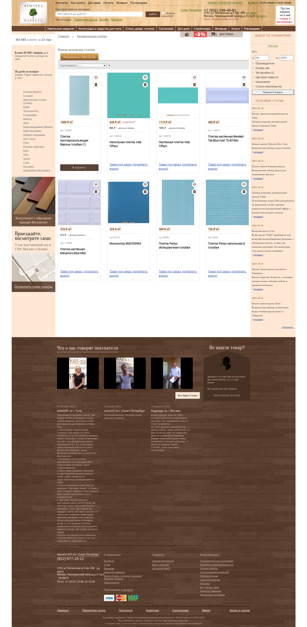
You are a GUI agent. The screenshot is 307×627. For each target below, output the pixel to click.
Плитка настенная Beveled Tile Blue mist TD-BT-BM (226, 138)
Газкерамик (30, 115)
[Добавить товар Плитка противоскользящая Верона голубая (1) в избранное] (96, 84)
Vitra (25, 154)
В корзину (79, 167)
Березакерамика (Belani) (38, 127)
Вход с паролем (160, 564)
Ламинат (117, 19)
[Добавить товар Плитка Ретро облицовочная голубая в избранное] (194, 191)
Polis (26, 142)
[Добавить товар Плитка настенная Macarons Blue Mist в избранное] (96, 191)
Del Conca (29, 139)
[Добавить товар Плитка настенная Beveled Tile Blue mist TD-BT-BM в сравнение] (244, 77)
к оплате (127, 589)
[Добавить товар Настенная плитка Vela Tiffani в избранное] (194, 84)
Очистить (273, 46)
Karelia (104, 19)
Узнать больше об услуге (226, 395)
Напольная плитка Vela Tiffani (125, 144)
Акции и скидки (240, 610)
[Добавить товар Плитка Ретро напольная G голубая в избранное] (244, 191)
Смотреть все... (288, 327)
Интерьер (221, 28)
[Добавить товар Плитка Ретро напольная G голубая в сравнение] (244, 184)
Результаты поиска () (79, 57)
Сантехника (166, 28)
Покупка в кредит (209, 576)
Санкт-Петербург (191, 10)
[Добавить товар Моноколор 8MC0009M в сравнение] (145, 184)
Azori (26, 123)
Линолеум (126, 610)
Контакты (62, 2)
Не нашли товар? (161, 568)
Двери (206, 610)
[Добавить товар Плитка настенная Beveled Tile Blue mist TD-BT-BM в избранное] (244, 84)
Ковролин (152, 610)
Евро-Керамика (32, 131)
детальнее (258, 129)
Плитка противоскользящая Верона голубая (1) (74, 140)
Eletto (26, 107)
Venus (26, 158)
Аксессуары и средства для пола (100, 28)
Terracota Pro (30, 111)
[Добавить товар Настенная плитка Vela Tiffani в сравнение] (194, 77)
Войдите (253, 2)
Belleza (27, 119)
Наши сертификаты (114, 572)
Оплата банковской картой (214, 572)
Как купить (78, 2)
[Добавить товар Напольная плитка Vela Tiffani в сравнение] (145, 77)
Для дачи (184, 28)
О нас (107, 564)
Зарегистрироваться (163, 561)
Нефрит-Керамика (34, 135)
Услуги (235, 28)
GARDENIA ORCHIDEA (36, 170)
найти (153, 14)
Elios (26, 150)
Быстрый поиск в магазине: (73, 9)
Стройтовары (202, 28)
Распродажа (138, 2)
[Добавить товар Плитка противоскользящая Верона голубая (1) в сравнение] (96, 77)
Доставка (94, 2)
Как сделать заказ (209, 587)
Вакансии (109, 568)
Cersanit (28, 95)
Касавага (28, 166)
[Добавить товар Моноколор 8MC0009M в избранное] (145, 191)
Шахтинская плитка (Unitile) (34, 101)
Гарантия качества (210, 580)
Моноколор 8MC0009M (125, 243)
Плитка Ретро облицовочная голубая (174, 245)
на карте (251, 12)
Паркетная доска (85, 19)
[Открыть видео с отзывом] (78, 373)
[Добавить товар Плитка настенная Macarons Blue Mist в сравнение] (96, 184)
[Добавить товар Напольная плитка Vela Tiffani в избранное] (145, 84)
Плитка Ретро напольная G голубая (226, 245)
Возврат (122, 2)
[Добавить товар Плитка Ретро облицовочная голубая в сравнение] (194, 184)
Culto (26, 162)
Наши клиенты (111, 582)
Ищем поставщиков (210, 591)
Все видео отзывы (187, 395)
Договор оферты (209, 568)
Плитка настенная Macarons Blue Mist (73, 251)
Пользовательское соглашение (216, 561)
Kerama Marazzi (32, 91)
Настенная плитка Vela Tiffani (174, 144)
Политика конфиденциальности (216, 564)
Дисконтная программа (212, 595)
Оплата (108, 2)
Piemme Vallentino (33, 146)
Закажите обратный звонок (224, 2)
